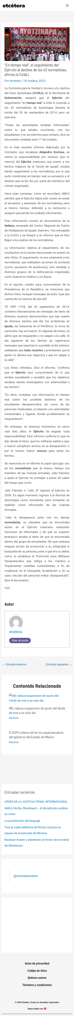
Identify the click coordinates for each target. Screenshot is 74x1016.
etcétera (15, 632)
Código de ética (37, 970)
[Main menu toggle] (67, 5)
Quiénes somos (37, 977)
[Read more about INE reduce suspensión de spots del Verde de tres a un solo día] (37, 698)
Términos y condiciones (37, 985)
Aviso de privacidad (37, 963)
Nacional (13, 718)
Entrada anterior (14, 664)
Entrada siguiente (59, 664)
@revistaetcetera (26, 876)
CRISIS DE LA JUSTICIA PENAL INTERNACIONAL (36, 801)
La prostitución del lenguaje (22, 820)
